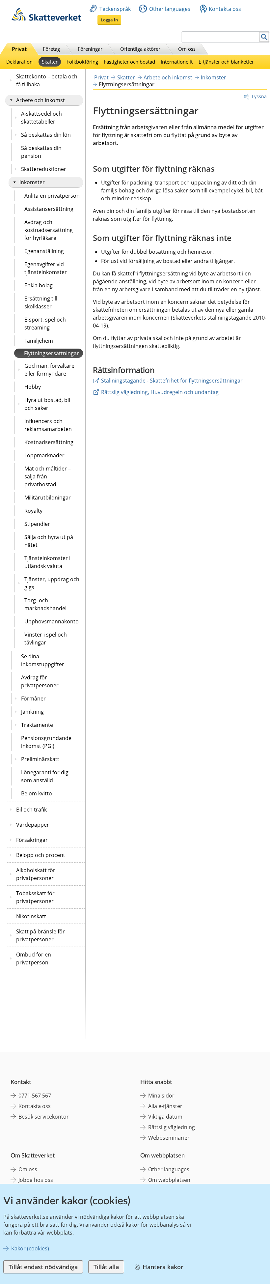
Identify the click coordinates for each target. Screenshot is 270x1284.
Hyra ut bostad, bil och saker (47, 404)
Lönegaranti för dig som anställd (44, 776)
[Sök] (264, 37)
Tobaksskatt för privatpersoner (35, 897)
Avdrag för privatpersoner (40, 681)
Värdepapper (32, 824)
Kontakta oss (225, 9)
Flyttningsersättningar (51, 353)
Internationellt (177, 61)
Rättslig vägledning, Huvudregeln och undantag (160, 392)
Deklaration (19, 61)
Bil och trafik (31, 809)
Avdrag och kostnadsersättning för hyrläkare (48, 230)
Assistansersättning (48, 209)
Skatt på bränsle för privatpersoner (40, 935)
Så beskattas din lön (46, 134)
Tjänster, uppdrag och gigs (51, 583)
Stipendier (37, 524)
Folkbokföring (82, 61)
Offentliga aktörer (140, 48)
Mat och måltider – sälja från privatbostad (47, 476)
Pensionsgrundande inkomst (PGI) (46, 742)
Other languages (169, 9)
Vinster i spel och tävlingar (45, 638)
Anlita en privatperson (52, 195)
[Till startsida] (46, 19)
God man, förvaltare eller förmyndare (49, 369)
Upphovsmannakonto (51, 621)
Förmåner (33, 698)
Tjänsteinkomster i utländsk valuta (47, 562)
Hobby (32, 386)
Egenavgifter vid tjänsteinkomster (45, 268)
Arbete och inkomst (40, 100)
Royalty (33, 510)
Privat (19, 49)
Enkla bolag (38, 285)
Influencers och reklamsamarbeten (48, 425)
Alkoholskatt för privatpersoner (35, 874)
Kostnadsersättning (48, 442)
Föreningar (90, 48)
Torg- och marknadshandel (45, 604)
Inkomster (32, 182)
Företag (51, 48)
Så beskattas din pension (41, 151)
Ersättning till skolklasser (40, 302)
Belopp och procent (40, 855)
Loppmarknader (44, 455)
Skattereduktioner (43, 169)
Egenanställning (44, 251)
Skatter (50, 61)
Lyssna (259, 96)
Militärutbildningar (47, 497)
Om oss (187, 48)
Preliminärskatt (40, 759)
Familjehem (38, 340)
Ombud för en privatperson (33, 958)
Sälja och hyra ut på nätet (48, 541)
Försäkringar (32, 839)
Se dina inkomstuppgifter (42, 660)
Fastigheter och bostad (129, 61)
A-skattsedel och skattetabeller (41, 117)
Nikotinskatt (31, 916)
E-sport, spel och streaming (45, 323)
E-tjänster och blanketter (226, 61)
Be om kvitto (36, 793)
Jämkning (32, 711)
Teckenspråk (115, 9)
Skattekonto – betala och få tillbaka (46, 80)
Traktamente (37, 724)
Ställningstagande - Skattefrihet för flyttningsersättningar (172, 380)
